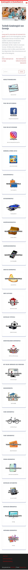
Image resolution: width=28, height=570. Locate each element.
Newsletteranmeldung (7, 561)
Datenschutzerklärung (7, 559)
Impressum (5, 556)
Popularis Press (23, 567)
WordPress (13, 567)
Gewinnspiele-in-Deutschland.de (12, 2)
